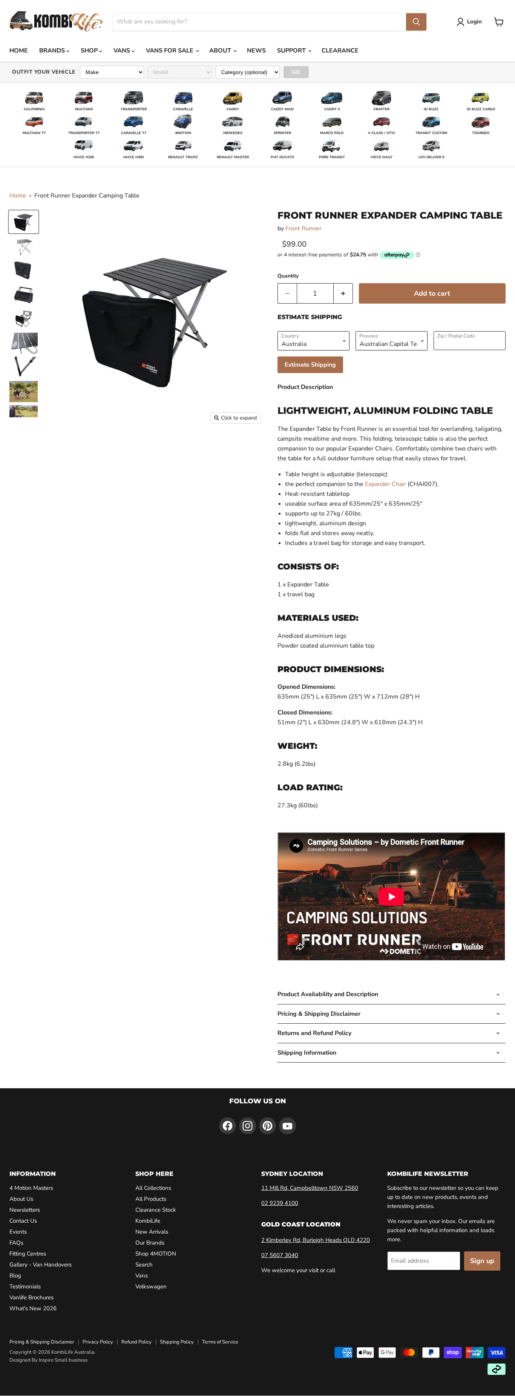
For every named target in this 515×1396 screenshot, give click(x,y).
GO (296, 72)
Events (18, 1232)
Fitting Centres (27, 1253)
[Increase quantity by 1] (343, 293)
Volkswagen (151, 1286)
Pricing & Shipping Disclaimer (41, 1342)
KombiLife (147, 1221)
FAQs (16, 1242)
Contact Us (23, 1221)
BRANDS (52, 50)
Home (17, 195)
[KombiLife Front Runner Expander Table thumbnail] (23, 221)
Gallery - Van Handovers (40, 1264)
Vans (141, 1275)
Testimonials (25, 1286)
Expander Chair (385, 484)
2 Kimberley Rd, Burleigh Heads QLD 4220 (315, 1240)
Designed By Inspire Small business (48, 1360)
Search (144, 1264)
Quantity (288, 276)
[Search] (416, 22)
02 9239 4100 (279, 1203)
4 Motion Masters (31, 1188)
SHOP (90, 50)
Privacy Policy (98, 1342)
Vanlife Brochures (31, 1297)
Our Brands (149, 1242)
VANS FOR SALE (170, 50)
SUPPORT (292, 50)
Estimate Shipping (310, 365)
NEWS (256, 50)
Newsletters (24, 1210)
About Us (21, 1199)
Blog (15, 1275)
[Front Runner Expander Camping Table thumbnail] (23, 246)
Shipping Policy (177, 1342)
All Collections (153, 1188)
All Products (150, 1199)
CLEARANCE (340, 50)
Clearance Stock (155, 1210)
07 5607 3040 (279, 1255)
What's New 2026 (33, 1308)
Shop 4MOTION (155, 1253)
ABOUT (221, 50)
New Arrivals (151, 1232)
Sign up (482, 1260)
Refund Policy (136, 1342)
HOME (18, 50)
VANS (122, 50)
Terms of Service (220, 1342)
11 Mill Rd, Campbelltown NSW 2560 (309, 1188)
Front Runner (303, 228)
